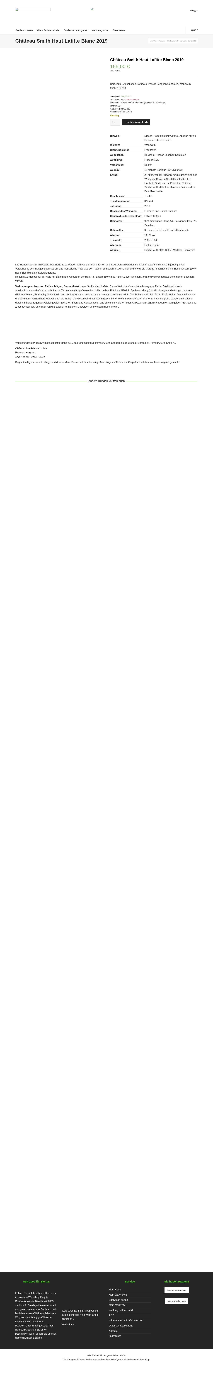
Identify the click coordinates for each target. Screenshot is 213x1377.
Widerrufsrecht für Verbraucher (126, 1320)
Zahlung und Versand (121, 1310)
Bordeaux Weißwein (66, 574)
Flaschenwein (46, 574)
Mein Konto (115, 1289)
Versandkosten (132, 99)
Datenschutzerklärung (121, 1325)
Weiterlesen (68, 1324)
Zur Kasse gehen (118, 1300)
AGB (111, 1315)
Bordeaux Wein (117, 1011)
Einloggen (193, 11)
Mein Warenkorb (118, 1294)
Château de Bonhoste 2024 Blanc (44, 1007)
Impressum (115, 1336)
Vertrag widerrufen (177, 1301)
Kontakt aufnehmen (176, 1290)
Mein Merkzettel (117, 1305)
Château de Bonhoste (30, 1011)
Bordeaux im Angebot (79, 1011)
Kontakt (113, 1330)
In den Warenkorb (137, 122)
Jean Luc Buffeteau (54, 1231)
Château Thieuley (27, 574)
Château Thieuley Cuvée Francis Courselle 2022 (55, 787)
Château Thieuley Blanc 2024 (41, 570)
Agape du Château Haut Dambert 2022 (48, 1227)
